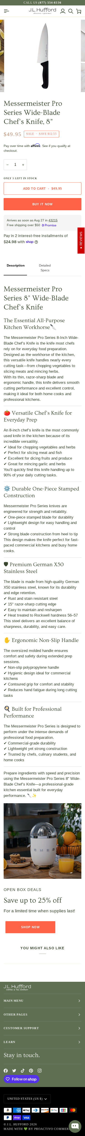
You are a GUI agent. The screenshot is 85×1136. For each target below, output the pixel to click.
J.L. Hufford (18, 1124)
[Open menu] (8, 11)
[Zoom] (15, 84)
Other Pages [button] (15, 1014)
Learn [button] (9, 1042)
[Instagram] (40, 1071)
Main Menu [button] (14, 1000)
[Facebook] (6, 1071)
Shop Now (30, 927)
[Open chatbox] (75, 1126)
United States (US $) (25, 1098)
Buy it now (42, 204)
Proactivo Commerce (53, 1129)
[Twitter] (14, 1071)
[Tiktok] (22, 1071)
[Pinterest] (31, 1071)
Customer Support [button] (21, 1028)
